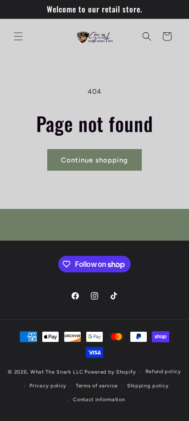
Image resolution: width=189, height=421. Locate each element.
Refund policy (163, 372)
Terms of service (97, 386)
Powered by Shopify (110, 372)
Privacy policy (48, 386)
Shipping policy (148, 386)
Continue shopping (94, 160)
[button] (18, 36)
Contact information (99, 400)
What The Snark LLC (56, 372)
